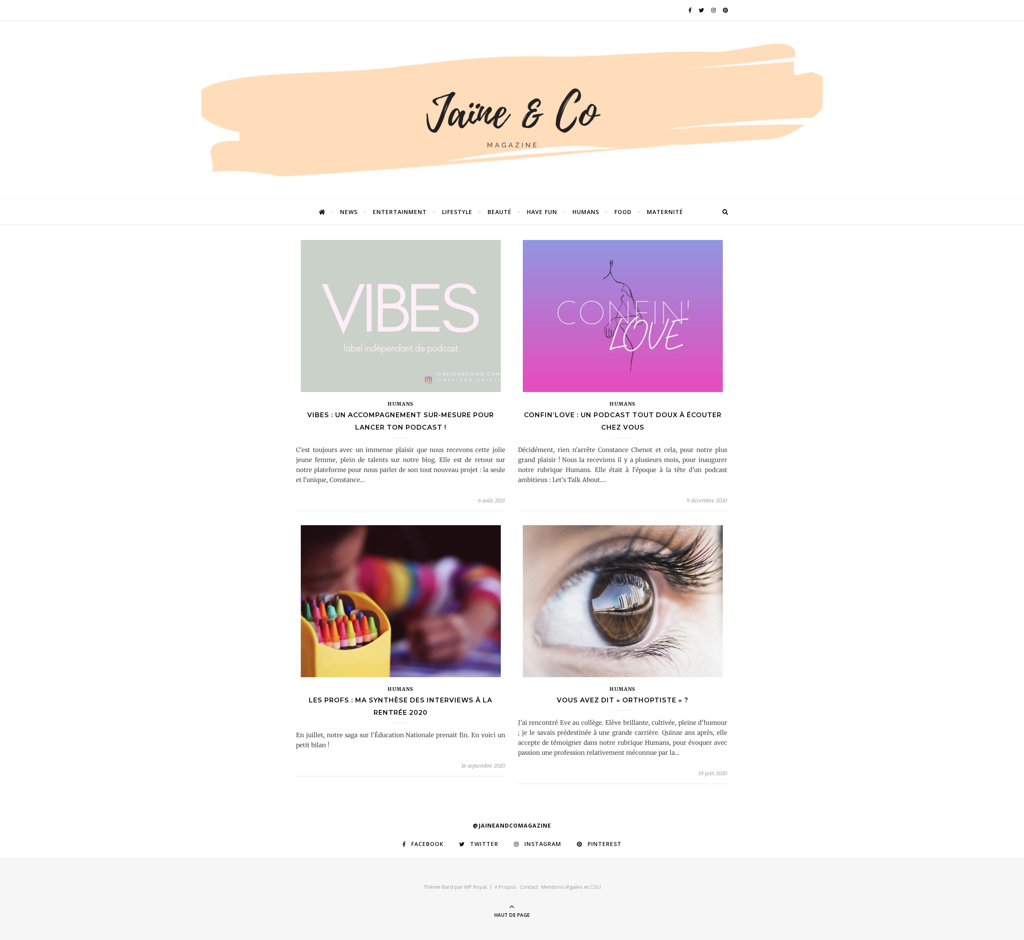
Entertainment (400, 212)
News (349, 212)
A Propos (505, 886)
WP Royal (475, 886)
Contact (529, 886)
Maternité (665, 212)
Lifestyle (457, 212)
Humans (585, 212)
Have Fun (542, 212)
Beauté (500, 212)
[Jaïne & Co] (512, 113)
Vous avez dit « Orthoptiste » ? (622, 700)
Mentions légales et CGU (571, 886)
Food (623, 212)
